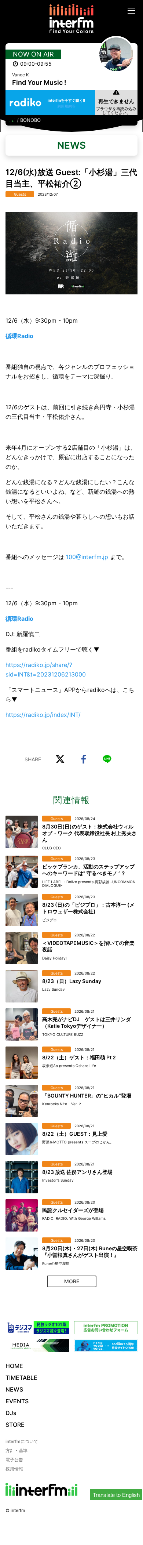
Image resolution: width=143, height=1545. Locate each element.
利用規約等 (66, 106)
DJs (11, 1413)
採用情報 (14, 1469)
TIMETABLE (21, 1377)
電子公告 (14, 1459)
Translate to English (116, 1495)
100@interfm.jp (87, 557)
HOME (14, 1366)
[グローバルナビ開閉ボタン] (131, 11)
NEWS (14, 1389)
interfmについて (22, 1441)
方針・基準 (16, 1450)
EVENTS (17, 1401)
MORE (71, 1281)
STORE (15, 1424)
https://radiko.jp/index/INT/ (43, 714)
